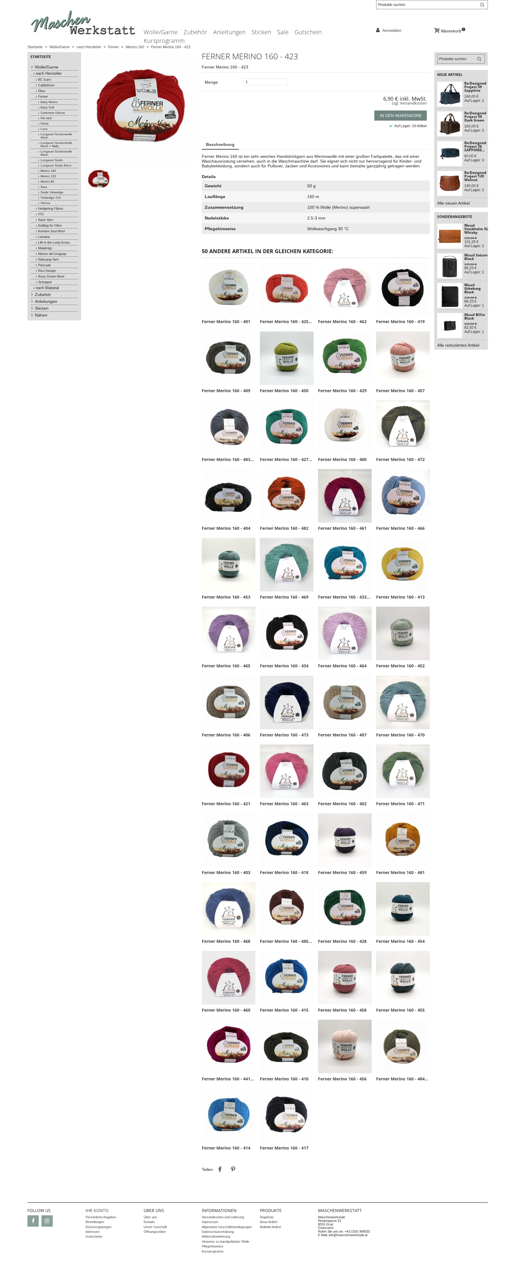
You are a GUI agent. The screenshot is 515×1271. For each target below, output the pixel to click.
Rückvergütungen (98, 1227)
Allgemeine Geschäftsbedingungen (227, 1227)
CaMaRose (46, 85)
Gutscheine (94, 1236)
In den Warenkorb (400, 115)
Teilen (220, 1169)
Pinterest (233, 1169)
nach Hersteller (49, 73)
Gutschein (308, 32)
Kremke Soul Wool (51, 231)
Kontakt (149, 1222)
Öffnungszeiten (155, 1231)
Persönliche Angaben (101, 1217)
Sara (44, 187)
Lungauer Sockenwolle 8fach (56, 153)
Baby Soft (47, 107)
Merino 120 (48, 176)
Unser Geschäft (155, 1227)
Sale (282, 32)
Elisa (41, 91)
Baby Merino (49, 102)
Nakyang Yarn (48, 259)
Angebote (267, 1217)
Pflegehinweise (212, 1246)
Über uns (150, 1217)
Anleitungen (229, 32)
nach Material (47, 288)
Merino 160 (48, 170)
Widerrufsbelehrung (216, 1236)
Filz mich (46, 118)
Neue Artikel (268, 1222)
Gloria (45, 123)
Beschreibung (220, 144)
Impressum (210, 1222)
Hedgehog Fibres (50, 208)
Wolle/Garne (161, 32)
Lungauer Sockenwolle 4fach (56, 136)
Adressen (93, 1231)
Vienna (45, 203)
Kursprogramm (164, 41)
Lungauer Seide (52, 160)
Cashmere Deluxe (53, 112)
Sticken (261, 32)
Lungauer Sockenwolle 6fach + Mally (56, 144)
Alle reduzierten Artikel (458, 345)
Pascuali (44, 265)
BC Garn (44, 79)
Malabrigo (45, 248)
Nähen (41, 315)
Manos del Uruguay (52, 254)
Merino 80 (47, 181)
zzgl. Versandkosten (409, 103)
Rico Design (47, 270)
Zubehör (195, 32)
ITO (41, 214)
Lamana (44, 237)
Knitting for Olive (50, 225)
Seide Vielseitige (52, 192)
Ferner (43, 96)
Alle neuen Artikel (453, 203)
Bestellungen (95, 1222)
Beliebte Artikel (270, 1227)
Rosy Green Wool (51, 276)
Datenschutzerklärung (218, 1231)
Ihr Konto (97, 1210)
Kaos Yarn (45, 220)
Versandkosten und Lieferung (223, 1217)
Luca (44, 128)
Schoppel (45, 282)
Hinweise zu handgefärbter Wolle (225, 1241)
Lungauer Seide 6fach (56, 165)
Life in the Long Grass (54, 242)
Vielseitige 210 (51, 197)
